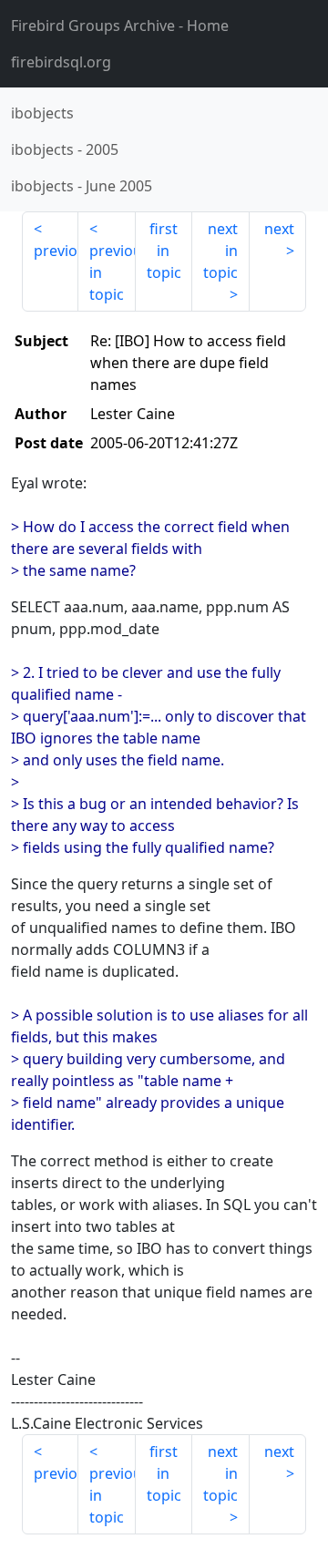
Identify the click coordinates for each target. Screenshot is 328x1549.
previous (56, 251)
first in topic (164, 250)
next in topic (220, 250)
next (279, 229)
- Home (120, 25)
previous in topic (112, 272)
